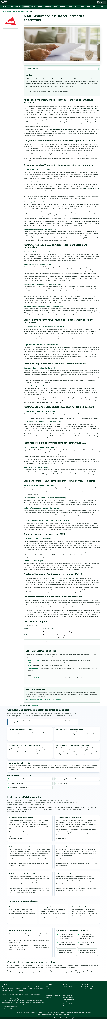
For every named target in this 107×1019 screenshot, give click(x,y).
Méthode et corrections (75, 24)
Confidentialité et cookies (69, 1003)
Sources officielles (49, 699)
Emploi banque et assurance (53, 995)
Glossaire (95, 6)
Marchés (40, 6)
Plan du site (66, 1006)
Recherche (48, 997)
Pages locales (66, 993)
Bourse (76, 6)
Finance (33, 6)
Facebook (9, 1008)
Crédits (11, 6)
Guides (88, 6)
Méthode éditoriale (68, 997)
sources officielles (51, 1014)
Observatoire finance (68, 999)
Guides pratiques (67, 986)
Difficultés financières (51, 991)
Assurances (48, 993)
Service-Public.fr (84, 991)
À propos (65, 1001)
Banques (4, 6)
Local (101, 6)
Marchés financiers (67, 988)
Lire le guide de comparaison (34, 699)
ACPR (92, 986)
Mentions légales (70, 1018)
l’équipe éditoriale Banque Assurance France (37, 24)
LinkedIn (4, 1008)
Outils (55, 6)
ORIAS (90, 991)
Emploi (70, 6)
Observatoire (62, 6)
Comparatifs (48, 6)
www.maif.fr (35, 705)
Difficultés (17, 6)
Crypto (82, 6)
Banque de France (85, 986)
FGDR (91, 988)
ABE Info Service (85, 988)
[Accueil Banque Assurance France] (4, 2)
